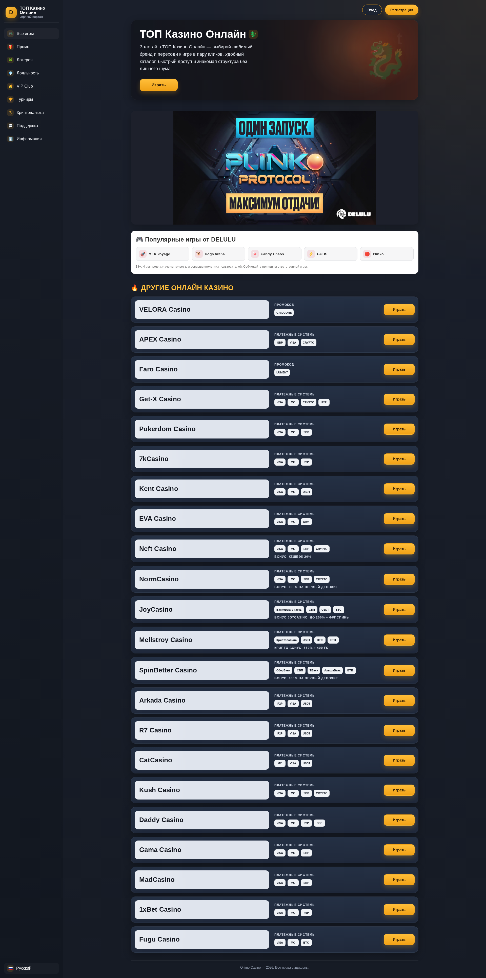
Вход (372, 10)
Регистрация (401, 10)
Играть (159, 85)
